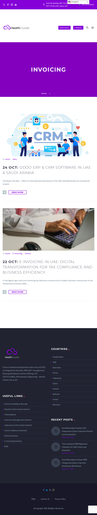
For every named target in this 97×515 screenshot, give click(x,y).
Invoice (28, 253)
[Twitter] (4, 5)
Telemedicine (10, 414)
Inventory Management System (18, 420)
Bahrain (56, 394)
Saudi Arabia (58, 357)
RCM (6, 446)
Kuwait (56, 388)
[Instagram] (12, 5)
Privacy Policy (60, 499)
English (75, 2)
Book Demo (64, 28)
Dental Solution (11, 435)
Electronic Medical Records (16, 404)
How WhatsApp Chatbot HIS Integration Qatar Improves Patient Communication (77, 431)
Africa (55, 372)
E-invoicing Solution (13, 441)
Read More (17, 192)
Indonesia (57, 378)
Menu (92, 28)
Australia (57, 367)
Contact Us (45, 499)
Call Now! (78, 28)
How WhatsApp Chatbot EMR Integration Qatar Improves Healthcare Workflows (74, 462)
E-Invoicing (17, 253)
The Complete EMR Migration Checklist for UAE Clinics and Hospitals (75, 447)
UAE (54, 362)
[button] (87, 27)
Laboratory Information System (18, 425)
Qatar (55, 383)
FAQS (33, 499)
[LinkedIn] (47, 490)
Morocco (56, 404)
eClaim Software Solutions (15, 430)
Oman (55, 399)
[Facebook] (8, 5)
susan (7, 159)
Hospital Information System (17, 409)
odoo (15, 159)
